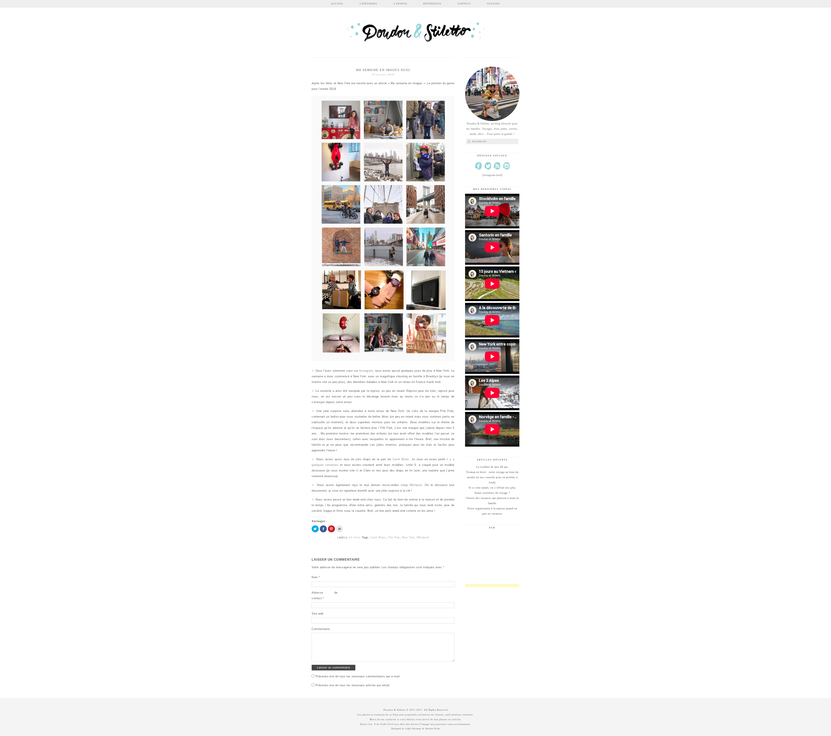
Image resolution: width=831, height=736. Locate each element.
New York (408, 537)
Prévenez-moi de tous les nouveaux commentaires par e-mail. (358, 676)
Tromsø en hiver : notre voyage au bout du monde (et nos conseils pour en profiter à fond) (492, 477)
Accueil (337, 3)
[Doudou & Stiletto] (415, 33)
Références (432, 3)
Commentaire (321, 629)
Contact (464, 3)
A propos (400, 3)
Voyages (493, 3)
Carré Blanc (401, 459)
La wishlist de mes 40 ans (492, 466)
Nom (316, 577)
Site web (318, 613)
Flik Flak (394, 537)
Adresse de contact (325, 595)
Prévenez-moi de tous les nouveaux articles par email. (353, 685)
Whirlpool (415, 485)
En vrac (355, 537)
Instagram (366, 370)
